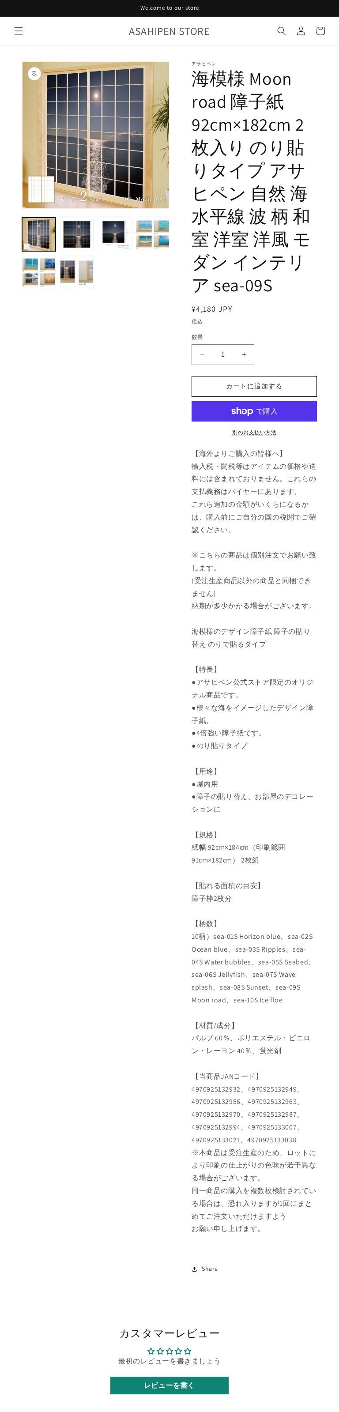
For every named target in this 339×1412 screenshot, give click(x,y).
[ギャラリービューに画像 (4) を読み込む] (153, 234)
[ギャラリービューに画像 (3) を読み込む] (115, 234)
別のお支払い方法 (254, 432)
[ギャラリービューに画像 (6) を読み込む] (77, 272)
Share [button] (210, 1269)
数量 (197, 337)
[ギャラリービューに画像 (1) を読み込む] (39, 234)
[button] (18, 31)
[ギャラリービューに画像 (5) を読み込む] (39, 272)
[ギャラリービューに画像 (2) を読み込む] (77, 234)
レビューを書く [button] (169, 1385)
